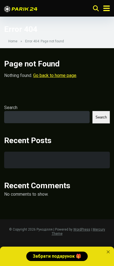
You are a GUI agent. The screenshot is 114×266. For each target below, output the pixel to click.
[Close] (108, 252)
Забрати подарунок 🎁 (57, 256)
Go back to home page (54, 75)
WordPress (81, 229)
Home (12, 41)
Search (10, 107)
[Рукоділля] (20, 8)
